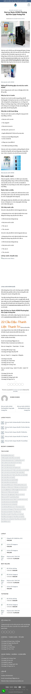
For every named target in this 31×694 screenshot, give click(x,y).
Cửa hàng (11, 689)
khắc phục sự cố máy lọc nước (21, 487)
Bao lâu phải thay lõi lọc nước (8, 455)
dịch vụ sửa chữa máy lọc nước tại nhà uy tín (11, 467)
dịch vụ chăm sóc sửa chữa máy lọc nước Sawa (11, 462)
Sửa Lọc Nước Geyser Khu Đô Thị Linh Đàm (16, 441)
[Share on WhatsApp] (8, 384)
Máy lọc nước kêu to (20, 494)
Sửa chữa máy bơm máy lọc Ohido (9, 499)
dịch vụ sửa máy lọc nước (7, 470)
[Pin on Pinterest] (19, 384)
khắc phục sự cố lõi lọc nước (7, 487)
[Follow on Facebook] (2, 632)
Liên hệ (23, 689)
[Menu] (2, 5)
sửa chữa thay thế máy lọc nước (8, 506)
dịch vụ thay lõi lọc (20, 472)
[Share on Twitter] (14, 384)
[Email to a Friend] (17, 384)
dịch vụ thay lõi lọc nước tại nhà (8, 477)
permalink (15, 391)
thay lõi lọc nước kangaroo (7, 516)
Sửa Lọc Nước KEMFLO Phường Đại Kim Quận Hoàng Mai (23, 408)
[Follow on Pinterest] (13, 632)
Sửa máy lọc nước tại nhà (15, 10)
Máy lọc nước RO (5, 497)
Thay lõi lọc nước (17, 511)
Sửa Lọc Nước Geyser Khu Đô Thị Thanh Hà (16, 436)
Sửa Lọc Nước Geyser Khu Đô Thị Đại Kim (16, 432)
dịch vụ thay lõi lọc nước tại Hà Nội (20, 475)
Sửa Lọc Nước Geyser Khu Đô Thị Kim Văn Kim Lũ (17, 427)
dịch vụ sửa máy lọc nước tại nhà (8, 472)
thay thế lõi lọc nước (6, 521)
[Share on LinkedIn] (22, 384)
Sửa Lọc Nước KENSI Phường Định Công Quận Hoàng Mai (7, 408)
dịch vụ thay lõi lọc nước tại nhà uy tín (9, 482)
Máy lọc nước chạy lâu (13, 492)
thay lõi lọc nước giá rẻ (6, 514)
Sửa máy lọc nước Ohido (20, 509)
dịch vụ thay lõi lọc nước (7, 475)
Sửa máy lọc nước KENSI (7, 82)
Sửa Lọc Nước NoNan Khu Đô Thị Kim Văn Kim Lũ (17, 423)
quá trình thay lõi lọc (14, 497)
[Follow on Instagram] (5, 632)
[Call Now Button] (3, 690)
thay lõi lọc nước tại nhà (19, 516)
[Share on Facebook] (11, 384)
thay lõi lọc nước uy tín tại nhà (8, 519)
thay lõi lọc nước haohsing (17, 514)
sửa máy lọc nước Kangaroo (7, 509)
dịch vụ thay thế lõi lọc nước (7, 484)
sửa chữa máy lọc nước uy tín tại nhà (9, 504)
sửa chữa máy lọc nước (22, 499)
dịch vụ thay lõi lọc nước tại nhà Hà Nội (9, 479)
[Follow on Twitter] (8, 632)
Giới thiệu (5, 689)
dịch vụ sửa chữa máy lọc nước (8, 465)
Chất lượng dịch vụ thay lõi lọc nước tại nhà (10, 457)
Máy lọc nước (4, 492)
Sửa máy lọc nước (20, 506)
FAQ (27, 689)
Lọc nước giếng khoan (6, 489)
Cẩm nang (18, 689)
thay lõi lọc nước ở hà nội (20, 519)
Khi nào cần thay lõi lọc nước (20, 484)
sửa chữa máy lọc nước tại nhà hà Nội (9, 501)
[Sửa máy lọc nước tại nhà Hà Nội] (15, 4)
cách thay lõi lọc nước (19, 460)
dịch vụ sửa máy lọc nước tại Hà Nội (21, 470)
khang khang (21, 18)
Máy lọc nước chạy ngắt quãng (8, 494)
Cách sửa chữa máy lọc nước (8, 460)
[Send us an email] (10, 632)
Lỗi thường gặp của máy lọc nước (19, 489)
